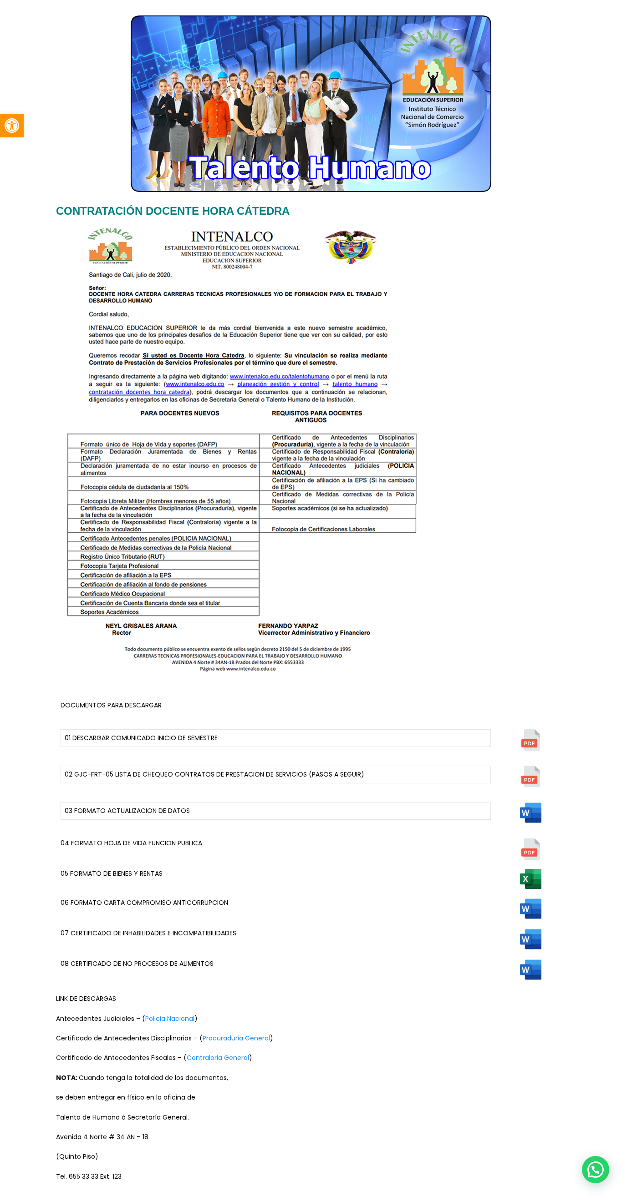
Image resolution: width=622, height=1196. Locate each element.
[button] (12, 125)
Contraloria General (218, 1057)
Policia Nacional (169, 1018)
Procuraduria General (236, 1038)
